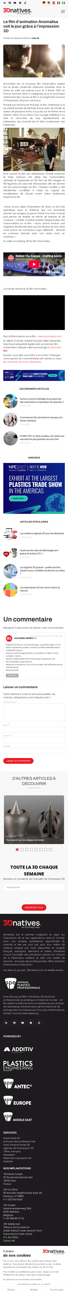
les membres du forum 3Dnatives (22, 361)
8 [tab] (50, 849)
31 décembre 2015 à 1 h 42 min (46, 635)
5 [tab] (36, 849)
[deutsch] (44, 3)
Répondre (12, 675)
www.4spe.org (30, 1013)
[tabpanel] (34, 819)
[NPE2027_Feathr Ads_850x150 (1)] (34, 375)
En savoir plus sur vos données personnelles (22, 1279)
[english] (49, 3)
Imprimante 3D (11, 1138)
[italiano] (63, 3)
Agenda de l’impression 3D (18, 1148)
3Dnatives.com (35, 970)
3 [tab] (26, 849)
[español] (54, 3)
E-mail (6, 735)
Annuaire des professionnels (19, 1141)
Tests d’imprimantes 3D (16, 1144)
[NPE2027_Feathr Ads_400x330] (34, 488)
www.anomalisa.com (50, 336)
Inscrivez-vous (34, 907)
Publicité (8, 1161)
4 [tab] (31, 849)
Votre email (12, 887)
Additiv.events (55, 970)
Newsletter (9, 1154)
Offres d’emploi (12, 1151)
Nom (6, 725)
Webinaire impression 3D (17, 1158)
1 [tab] (17, 849)
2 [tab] (22, 849)
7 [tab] (45, 849)
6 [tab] (41, 849)
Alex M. (36, 38)
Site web (6, 746)
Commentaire (9, 702)
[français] (58, 3)
